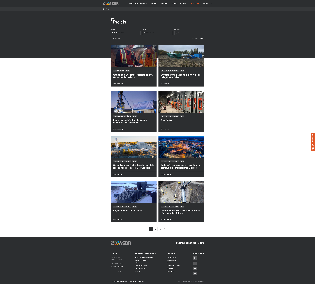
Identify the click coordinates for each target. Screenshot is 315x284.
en (211, 3)
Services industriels (141, 265)
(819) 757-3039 (118, 266)
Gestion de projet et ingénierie (144, 257)
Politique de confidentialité (119, 281)
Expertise (113, 29)
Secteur (144, 29)
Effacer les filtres (198, 38)
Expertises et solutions (137, 3)
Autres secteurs (172, 260)
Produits (153, 3)
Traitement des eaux (141, 260)
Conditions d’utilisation (137, 281)
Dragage (137, 271)
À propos (183, 3)
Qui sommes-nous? (174, 265)
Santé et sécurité (140, 268)
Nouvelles (170, 271)
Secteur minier (172, 257)
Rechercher (177, 29)
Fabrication (138, 263)
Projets (174, 3)
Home (103, 9)
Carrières (196, 3)
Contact (205, 3)
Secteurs (164, 3)
